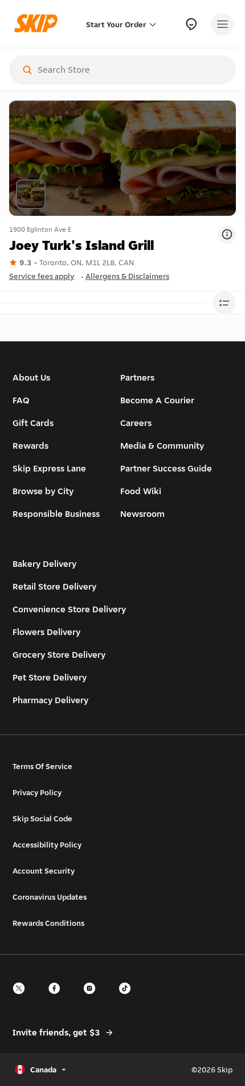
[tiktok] (128, 998)
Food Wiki (140, 491)
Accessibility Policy (47, 844)
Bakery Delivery (44, 564)
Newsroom (142, 514)
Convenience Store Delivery (69, 609)
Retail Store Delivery (54, 586)
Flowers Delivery (46, 632)
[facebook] (57, 998)
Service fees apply (41, 276)
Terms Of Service (42, 766)
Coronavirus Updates (50, 897)
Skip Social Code (42, 818)
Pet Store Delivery (50, 677)
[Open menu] (222, 24)
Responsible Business (56, 514)
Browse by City (43, 491)
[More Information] (227, 234)
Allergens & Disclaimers (127, 276)
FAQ (21, 400)
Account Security (44, 871)
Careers (136, 423)
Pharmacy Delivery (50, 700)
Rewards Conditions (48, 923)
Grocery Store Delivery (59, 655)
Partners (137, 377)
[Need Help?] (191, 24)
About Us (31, 377)
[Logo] (38, 24)
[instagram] (93, 998)
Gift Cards (33, 423)
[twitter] (22, 998)
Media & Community (162, 446)
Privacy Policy (37, 792)
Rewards (30, 446)
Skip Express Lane (49, 468)
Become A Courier (157, 400)
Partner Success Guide (166, 468)
